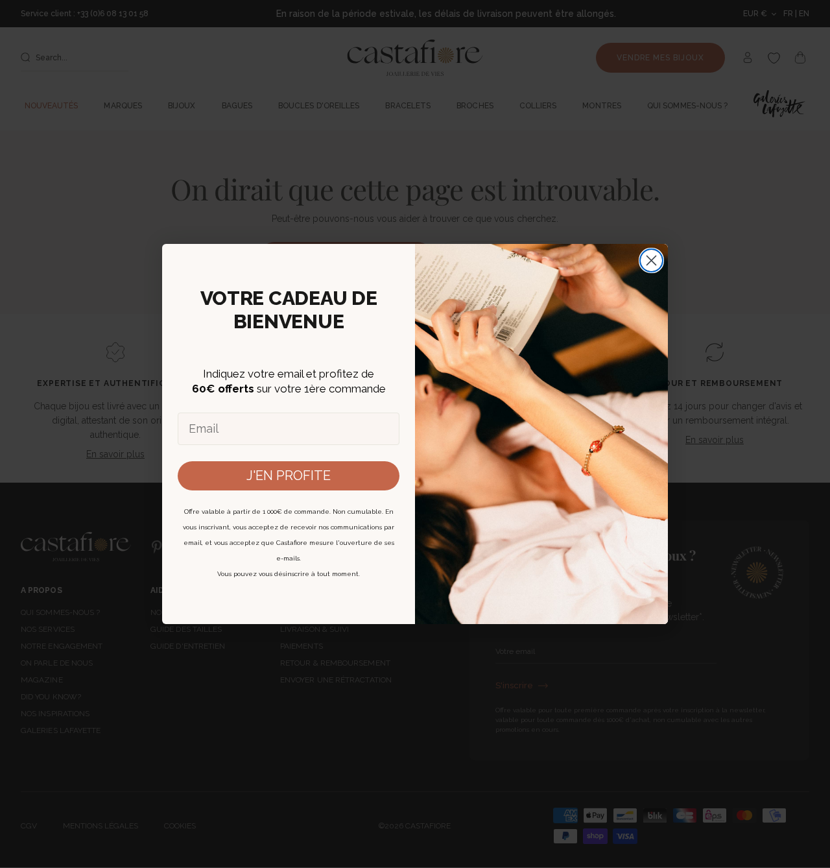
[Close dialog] (651, 260)
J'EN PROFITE (288, 475)
